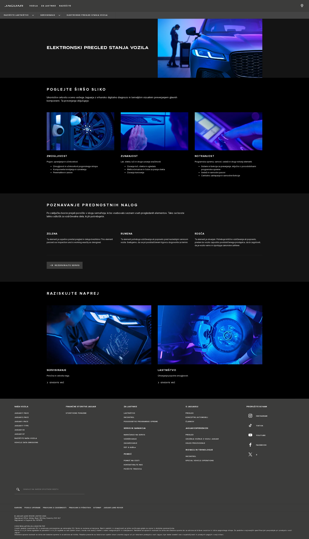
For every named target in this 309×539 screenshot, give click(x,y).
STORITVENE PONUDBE (76, 413)
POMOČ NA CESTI (132, 461)
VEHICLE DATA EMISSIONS (26, 443)
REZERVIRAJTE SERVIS (67, 265)
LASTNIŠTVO (129, 413)
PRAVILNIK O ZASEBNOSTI (55, 508)
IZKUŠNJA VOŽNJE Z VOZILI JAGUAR (202, 439)
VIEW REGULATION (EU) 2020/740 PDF (29, 526)
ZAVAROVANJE (130, 443)
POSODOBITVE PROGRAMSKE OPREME (141, 422)
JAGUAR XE (19, 430)
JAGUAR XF (19, 434)
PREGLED (190, 413)
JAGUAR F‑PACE (21, 413)
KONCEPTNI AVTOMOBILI (197, 417)
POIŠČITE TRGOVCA (133, 469)
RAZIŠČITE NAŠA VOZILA (25, 438)
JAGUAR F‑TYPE (21, 426)
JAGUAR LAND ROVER (113, 508)
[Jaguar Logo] (14, 6)
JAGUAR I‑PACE (21, 422)
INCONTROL (129, 417)
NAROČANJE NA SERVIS (134, 435)
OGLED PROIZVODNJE (195, 443)
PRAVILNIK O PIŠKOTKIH (80, 508)
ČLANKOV (190, 422)
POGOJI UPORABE (32, 508)
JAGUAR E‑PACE (21, 417)
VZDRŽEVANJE (130, 439)
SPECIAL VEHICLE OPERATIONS (200, 461)
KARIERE (18, 508)
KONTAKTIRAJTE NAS (133, 465)
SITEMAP (97, 508)
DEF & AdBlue (130, 447)
